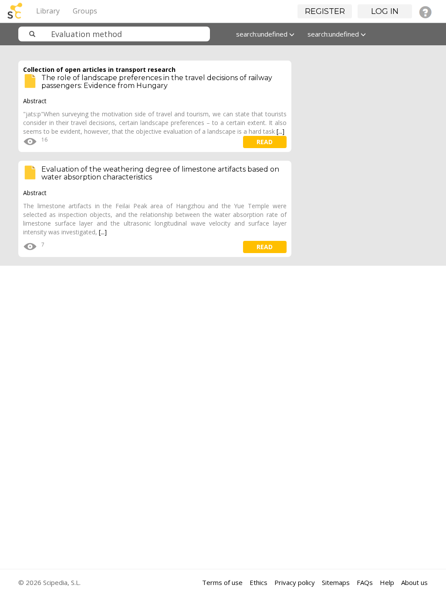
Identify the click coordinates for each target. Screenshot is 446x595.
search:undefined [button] (262, 34)
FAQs (365, 582)
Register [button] (325, 11)
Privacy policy (294, 582)
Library (48, 11)
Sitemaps (336, 582)
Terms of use (222, 582)
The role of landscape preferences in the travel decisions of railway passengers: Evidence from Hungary (156, 82)
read (265, 142)
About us (414, 582)
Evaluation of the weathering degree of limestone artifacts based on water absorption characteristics (160, 173)
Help (387, 582)
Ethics (258, 582)
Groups (85, 11)
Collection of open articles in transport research (99, 69)
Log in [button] (385, 11)
